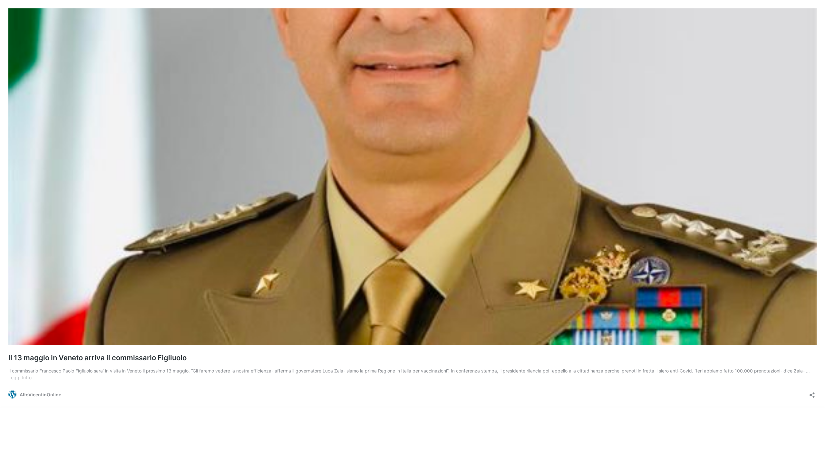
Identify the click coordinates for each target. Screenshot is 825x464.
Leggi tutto (20, 377)
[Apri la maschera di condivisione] (812, 393)
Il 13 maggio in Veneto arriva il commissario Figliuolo (97, 357)
